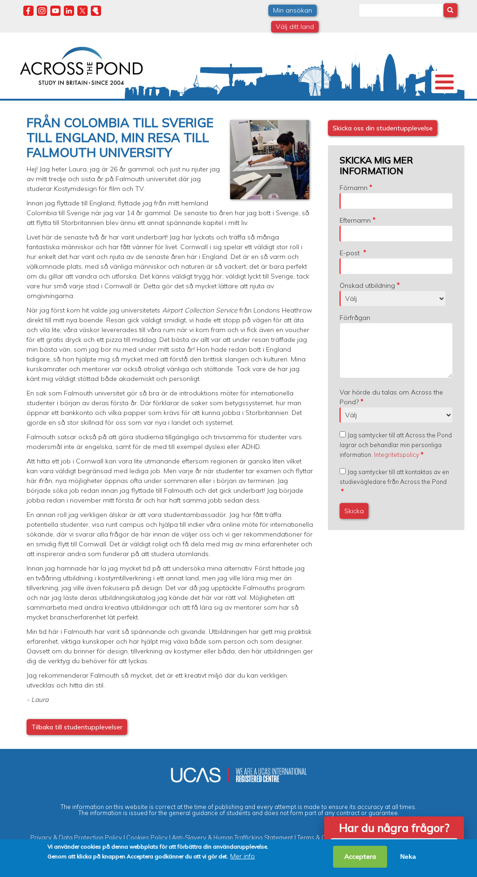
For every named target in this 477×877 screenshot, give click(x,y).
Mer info (242, 856)
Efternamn (355, 220)
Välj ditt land (295, 26)
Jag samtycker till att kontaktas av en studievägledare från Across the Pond (394, 476)
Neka (408, 856)
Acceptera (360, 856)
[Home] (81, 65)
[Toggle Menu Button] (444, 82)
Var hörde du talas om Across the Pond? (391, 397)
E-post (350, 253)
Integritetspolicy (396, 454)
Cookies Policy (147, 837)
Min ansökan (292, 10)
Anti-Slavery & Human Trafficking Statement (232, 837)
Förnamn (354, 188)
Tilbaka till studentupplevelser (77, 727)
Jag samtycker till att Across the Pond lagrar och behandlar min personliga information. (396, 444)
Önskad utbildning (367, 285)
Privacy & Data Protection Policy (76, 837)
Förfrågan (355, 317)
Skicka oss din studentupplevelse (383, 128)
